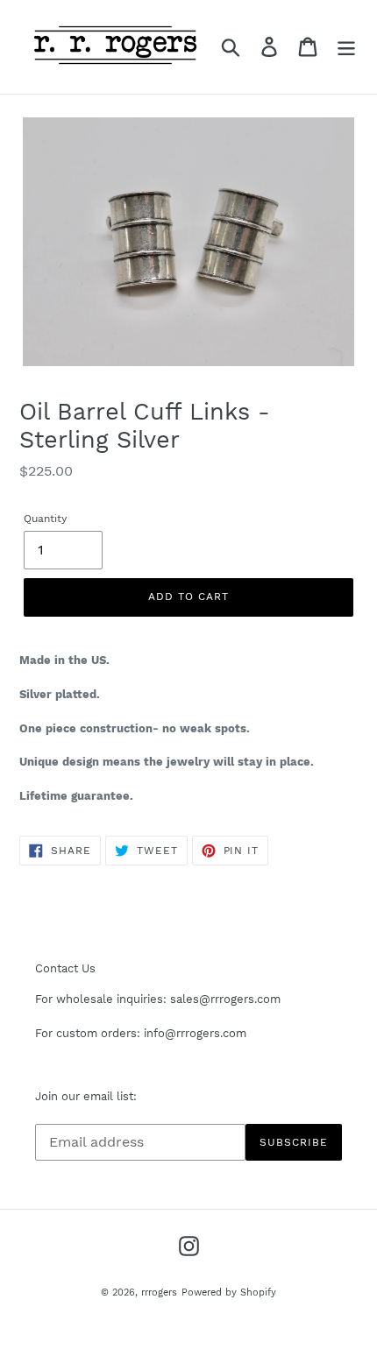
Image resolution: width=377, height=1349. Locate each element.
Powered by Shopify (228, 1292)
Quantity (45, 518)
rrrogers (159, 1292)
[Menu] (346, 47)
